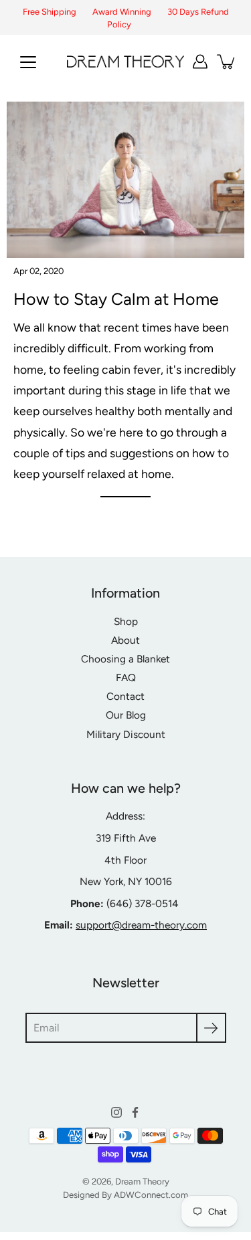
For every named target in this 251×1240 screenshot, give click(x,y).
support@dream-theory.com (141, 924)
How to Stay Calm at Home (116, 299)
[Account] (200, 61)
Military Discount (125, 734)
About (125, 640)
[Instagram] (116, 1112)
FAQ (126, 677)
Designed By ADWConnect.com (125, 1194)
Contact (125, 696)
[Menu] (28, 62)
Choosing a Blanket (125, 658)
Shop (126, 621)
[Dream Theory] (125, 61)
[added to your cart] (227, 61)
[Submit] (211, 1028)
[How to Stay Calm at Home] (125, 180)
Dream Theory (142, 1181)
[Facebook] (135, 1112)
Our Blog (126, 715)
